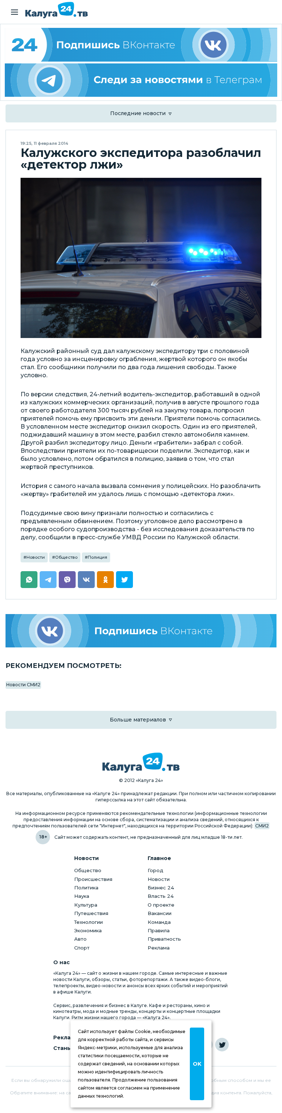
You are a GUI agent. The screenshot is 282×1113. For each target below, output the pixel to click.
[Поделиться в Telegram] (48, 579)
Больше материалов (138, 719)
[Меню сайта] (14, 12)
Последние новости (138, 113)
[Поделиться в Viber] (67, 579)
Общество (66, 557)
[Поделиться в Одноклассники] (105, 579)
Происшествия (93, 879)
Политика (86, 887)
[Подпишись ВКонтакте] (141, 630)
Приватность (164, 939)
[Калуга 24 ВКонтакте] (141, 45)
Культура (85, 905)
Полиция (97, 557)
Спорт (82, 948)
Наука (81, 896)
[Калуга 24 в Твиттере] (222, 1044)
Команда (159, 922)
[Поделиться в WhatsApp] (29, 579)
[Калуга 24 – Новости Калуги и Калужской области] (56, 10)
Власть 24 (161, 896)
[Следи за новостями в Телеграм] (141, 80)
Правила (159, 930)
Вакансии (159, 913)
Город (155, 870)
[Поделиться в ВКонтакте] (86, 579)
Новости (35, 557)
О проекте (161, 905)
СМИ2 (262, 826)
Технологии (88, 922)
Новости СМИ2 (23, 684)
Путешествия (91, 913)
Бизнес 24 (161, 887)
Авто (80, 939)
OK (197, 1064)
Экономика (88, 930)
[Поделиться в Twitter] (124, 579)
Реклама (159, 948)
